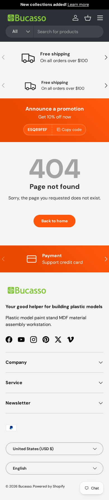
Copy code (72, 129)
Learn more (78, 4)
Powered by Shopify (49, 486)
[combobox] (54, 32)
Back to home (54, 220)
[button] (88, 18)
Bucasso (25, 486)
